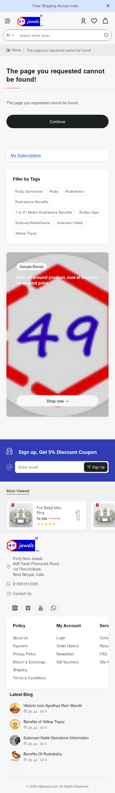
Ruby (53, 191)
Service (107, 626)
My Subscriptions (26, 155)
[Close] (108, 6)
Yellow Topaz (26, 233)
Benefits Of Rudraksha (43, 753)
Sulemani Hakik (70, 222)
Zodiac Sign (89, 212)
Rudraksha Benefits (31, 201)
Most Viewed (17, 490)
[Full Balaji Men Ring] (21, 515)
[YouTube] (40, 607)
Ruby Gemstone (29, 191)
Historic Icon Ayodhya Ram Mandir (53, 705)
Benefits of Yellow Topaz (44, 721)
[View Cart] (105, 21)
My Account (68, 626)
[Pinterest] (27, 607)
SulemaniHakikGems (32, 222)
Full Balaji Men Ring (49, 510)
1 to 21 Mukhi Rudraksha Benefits (43, 212)
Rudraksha (74, 191)
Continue (57, 121)
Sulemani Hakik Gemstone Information (56, 737)
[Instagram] (15, 607)
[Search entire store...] (106, 35)
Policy (19, 626)
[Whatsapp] (53, 607)
